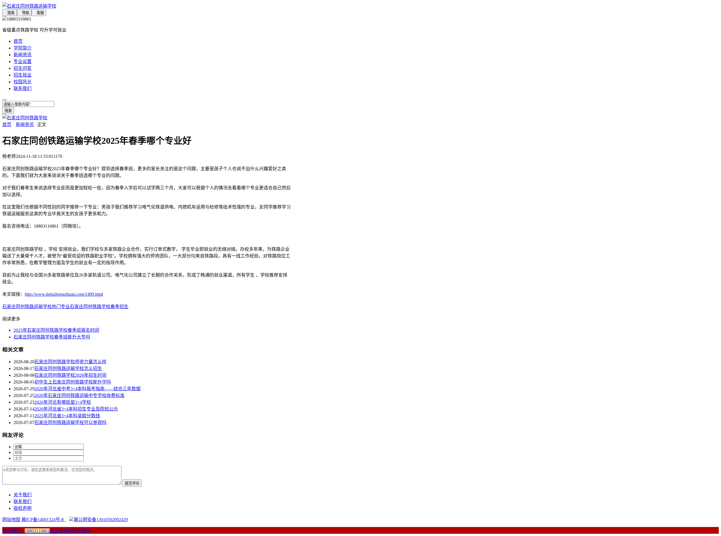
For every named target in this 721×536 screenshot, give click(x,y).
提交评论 (132, 483)
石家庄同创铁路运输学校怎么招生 (68, 368)
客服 (39, 13)
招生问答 (23, 68)
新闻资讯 (23, 54)
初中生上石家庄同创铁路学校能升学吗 (72, 382)
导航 (24, 13)
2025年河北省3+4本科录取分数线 (67, 415)
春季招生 (119, 306)
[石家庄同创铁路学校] (24, 117)
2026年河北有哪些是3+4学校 (62, 402)
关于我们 (23, 494)
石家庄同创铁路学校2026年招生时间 (70, 375)
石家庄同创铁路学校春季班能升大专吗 (52, 337)
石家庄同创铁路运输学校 (27, 306)
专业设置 (23, 61)
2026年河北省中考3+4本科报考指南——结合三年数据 (87, 388)
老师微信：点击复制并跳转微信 (46, 530)
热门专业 (61, 306)
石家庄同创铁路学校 (90, 306)
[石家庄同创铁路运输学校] (146, 5)
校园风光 (23, 81)
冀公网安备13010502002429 (101, 519)
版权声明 (23, 508)
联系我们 (23, 88)
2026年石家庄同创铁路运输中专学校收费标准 (79, 395)
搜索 (10, 13)
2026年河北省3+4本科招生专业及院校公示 (76, 409)
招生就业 (23, 75)
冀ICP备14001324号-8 (43, 519)
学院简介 (23, 48)
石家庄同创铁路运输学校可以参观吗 (70, 422)
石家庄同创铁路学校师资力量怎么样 (70, 361)
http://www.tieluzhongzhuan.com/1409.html (64, 294)
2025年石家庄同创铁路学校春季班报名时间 (56, 330)
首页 (18, 41)
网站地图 (11, 519)
